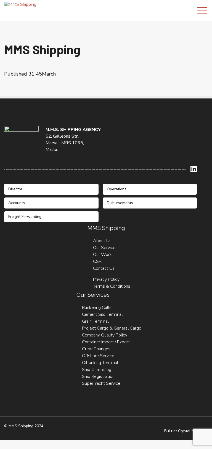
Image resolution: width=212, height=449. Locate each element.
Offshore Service (98, 356)
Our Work (102, 255)
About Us (102, 241)
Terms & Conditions (111, 286)
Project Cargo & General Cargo (111, 328)
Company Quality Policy (104, 335)
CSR (97, 261)
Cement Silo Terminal (102, 314)
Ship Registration (98, 376)
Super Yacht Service (101, 383)
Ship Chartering (96, 370)
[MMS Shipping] (20, 4)
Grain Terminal (95, 321)
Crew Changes (96, 349)
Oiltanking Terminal (100, 363)
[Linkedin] (193, 169)
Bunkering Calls (97, 307)
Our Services (105, 248)
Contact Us (104, 268)
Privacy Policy (106, 279)
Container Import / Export (106, 342)
